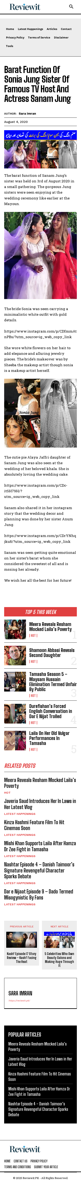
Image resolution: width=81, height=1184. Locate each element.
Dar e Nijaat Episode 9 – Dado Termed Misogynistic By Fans (38, 894)
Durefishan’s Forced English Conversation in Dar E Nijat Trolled (50, 711)
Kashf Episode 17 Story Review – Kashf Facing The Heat (22, 958)
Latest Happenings (20, 813)
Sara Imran (27, 113)
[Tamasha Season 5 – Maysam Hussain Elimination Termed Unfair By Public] (15, 682)
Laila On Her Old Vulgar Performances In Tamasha (49, 738)
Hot (33, 635)
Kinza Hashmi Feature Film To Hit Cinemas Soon (34, 825)
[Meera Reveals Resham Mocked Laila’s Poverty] (15, 629)
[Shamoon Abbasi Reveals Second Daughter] (15, 656)
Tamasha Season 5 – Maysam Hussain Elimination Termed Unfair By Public (53, 681)
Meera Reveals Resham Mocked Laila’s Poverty (50, 626)
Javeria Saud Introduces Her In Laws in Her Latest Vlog (40, 804)
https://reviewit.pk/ (19, 1000)
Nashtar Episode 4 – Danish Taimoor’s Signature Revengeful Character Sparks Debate (39, 870)
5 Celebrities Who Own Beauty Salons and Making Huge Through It (59, 960)
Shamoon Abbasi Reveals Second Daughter (52, 652)
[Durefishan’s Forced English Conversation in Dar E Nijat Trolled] (15, 714)
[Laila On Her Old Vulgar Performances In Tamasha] (15, 741)
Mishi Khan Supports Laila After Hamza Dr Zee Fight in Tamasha (40, 846)
